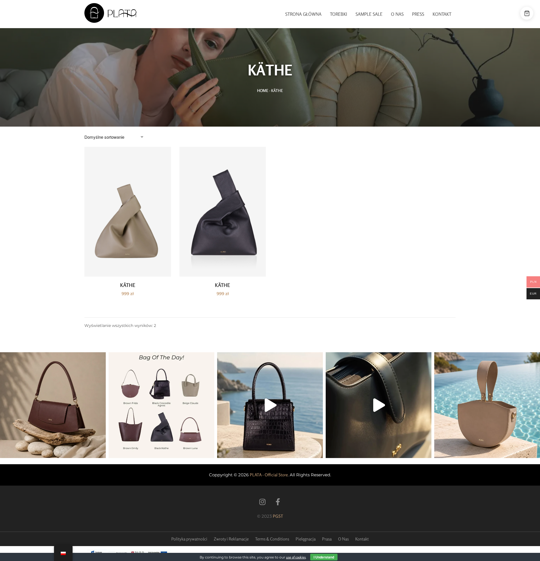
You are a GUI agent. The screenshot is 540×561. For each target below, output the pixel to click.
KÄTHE (127, 285)
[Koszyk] (526, 13)
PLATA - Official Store (269, 474)
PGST (278, 516)
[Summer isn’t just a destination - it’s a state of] (270, 405)
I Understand (324, 557)
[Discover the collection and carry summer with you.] (487, 405)
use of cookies (296, 557)
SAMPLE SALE (369, 14)
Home (262, 90)
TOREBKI (338, 14)
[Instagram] (262, 501)
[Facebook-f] (277, 501)
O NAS (397, 14)
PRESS (418, 14)
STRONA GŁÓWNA (303, 14)
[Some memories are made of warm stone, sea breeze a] (378, 405)
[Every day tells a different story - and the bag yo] (161, 405)
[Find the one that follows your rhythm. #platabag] (53, 405)
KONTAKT (442, 14)
